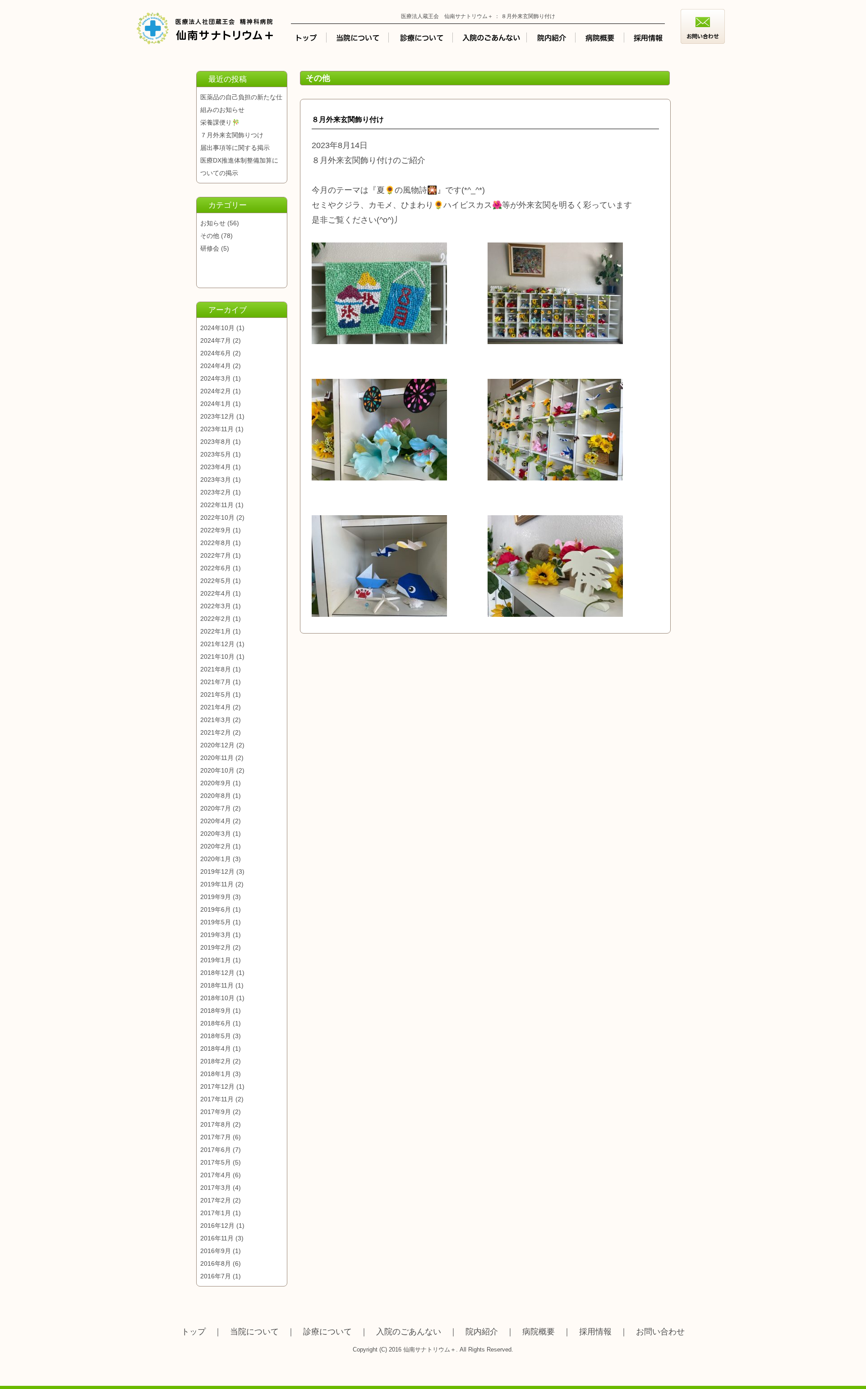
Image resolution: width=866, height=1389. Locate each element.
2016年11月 (217, 1238)
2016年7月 (215, 1276)
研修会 (209, 248)
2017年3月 (215, 1187)
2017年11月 (217, 1099)
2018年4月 (215, 1048)
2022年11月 (217, 504)
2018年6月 (215, 1023)
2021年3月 (215, 719)
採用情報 (595, 1331)
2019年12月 (217, 871)
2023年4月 (215, 467)
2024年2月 (215, 391)
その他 (209, 235)
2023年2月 (215, 492)
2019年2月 (215, 947)
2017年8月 (215, 1124)
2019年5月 (215, 922)
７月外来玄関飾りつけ (231, 135)
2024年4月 (215, 365)
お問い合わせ (660, 1331)
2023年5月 (215, 454)
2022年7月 (215, 555)
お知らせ (213, 223)
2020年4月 (215, 821)
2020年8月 (215, 795)
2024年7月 (215, 340)
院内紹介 (481, 1331)
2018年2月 (215, 1061)
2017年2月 (215, 1200)
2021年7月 (215, 681)
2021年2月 (215, 732)
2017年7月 (215, 1137)
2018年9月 (215, 1010)
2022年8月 (215, 542)
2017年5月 (215, 1162)
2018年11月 (217, 985)
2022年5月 (215, 580)
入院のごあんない (408, 1331)
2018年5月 (215, 1035)
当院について (254, 1331)
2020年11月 (217, 757)
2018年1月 (215, 1073)
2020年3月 (215, 833)
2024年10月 (217, 327)
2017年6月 (215, 1149)
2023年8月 (215, 441)
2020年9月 (215, 783)
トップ (193, 1331)
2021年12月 (217, 644)
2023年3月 (215, 479)
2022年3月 (215, 606)
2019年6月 (215, 909)
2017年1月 (215, 1213)
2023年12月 (217, 416)
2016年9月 (215, 1250)
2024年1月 (215, 403)
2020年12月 (217, 745)
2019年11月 (217, 884)
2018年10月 (217, 998)
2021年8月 (215, 669)
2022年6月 (215, 568)
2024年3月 (215, 378)
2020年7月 (215, 808)
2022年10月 (217, 517)
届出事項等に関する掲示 (235, 147)
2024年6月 (215, 353)
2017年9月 (215, 1111)
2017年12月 (217, 1086)
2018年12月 (217, 972)
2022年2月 (215, 618)
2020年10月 (217, 770)
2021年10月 (217, 656)
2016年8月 (215, 1263)
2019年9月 (215, 896)
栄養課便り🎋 (220, 122)
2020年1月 (215, 858)
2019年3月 (215, 934)
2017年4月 (215, 1175)
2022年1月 (215, 631)
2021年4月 (215, 707)
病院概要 (538, 1331)
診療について (327, 1331)
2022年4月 (215, 593)
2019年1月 (215, 960)
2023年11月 (217, 429)
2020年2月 (215, 846)
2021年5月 (215, 694)
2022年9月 (215, 530)
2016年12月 (217, 1225)
